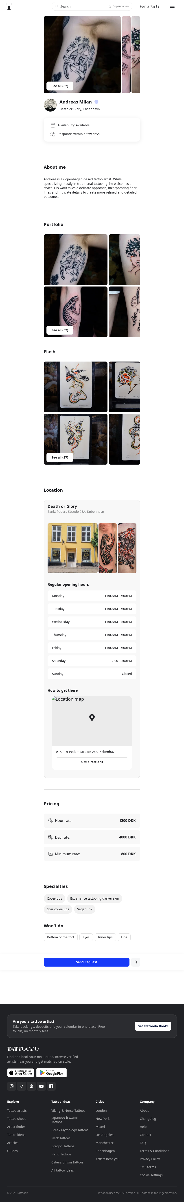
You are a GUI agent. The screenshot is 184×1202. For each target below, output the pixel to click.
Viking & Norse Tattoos (68, 1110)
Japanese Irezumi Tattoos (64, 1119)
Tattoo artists (17, 1110)
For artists (150, 6)
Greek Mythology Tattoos (69, 1130)
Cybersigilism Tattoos (67, 1162)
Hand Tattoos (61, 1154)
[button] (75, 259)
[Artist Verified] (96, 102)
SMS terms (148, 1167)
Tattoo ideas (16, 1135)
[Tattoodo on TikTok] (21, 1086)
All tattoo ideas (62, 1170)
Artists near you (107, 1159)
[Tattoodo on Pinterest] (31, 1086)
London (101, 1110)
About (144, 1110)
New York (103, 1118)
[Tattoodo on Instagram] (11, 1086)
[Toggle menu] (172, 6)
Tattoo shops (16, 1118)
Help (143, 1126)
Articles (12, 1143)
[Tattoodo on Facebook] (51, 1086)
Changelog (148, 1118)
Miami (100, 1126)
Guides (12, 1151)
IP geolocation (167, 1193)
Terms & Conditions (154, 1151)
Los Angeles (105, 1135)
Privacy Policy (150, 1159)
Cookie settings (151, 1175)
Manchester (105, 1143)
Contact (145, 1135)
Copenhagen (105, 1151)
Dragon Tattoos (62, 1146)
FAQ (143, 1143)
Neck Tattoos (60, 1138)
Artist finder (16, 1126)
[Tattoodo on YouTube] (41, 1086)
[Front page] (9, 6)
